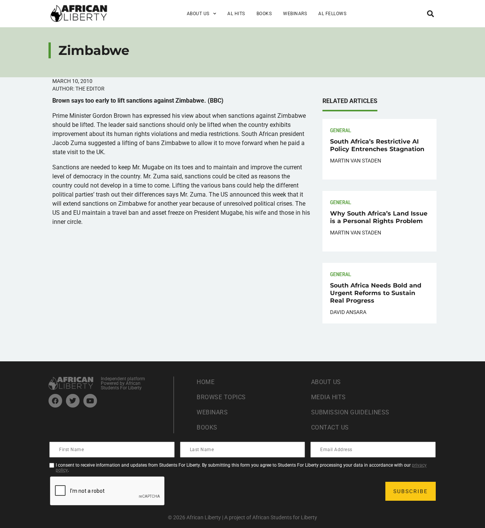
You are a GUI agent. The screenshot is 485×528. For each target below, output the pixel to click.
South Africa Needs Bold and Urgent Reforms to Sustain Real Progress (375, 293)
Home (205, 382)
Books (264, 13)
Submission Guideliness (350, 412)
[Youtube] (90, 401)
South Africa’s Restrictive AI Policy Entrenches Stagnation (377, 145)
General (340, 130)
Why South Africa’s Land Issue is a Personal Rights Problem (378, 217)
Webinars (295, 13)
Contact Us (330, 427)
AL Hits (236, 13)
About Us (326, 382)
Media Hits (328, 397)
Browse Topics (221, 397)
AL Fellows (332, 13)
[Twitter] (73, 401)
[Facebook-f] (55, 401)
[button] (430, 13)
